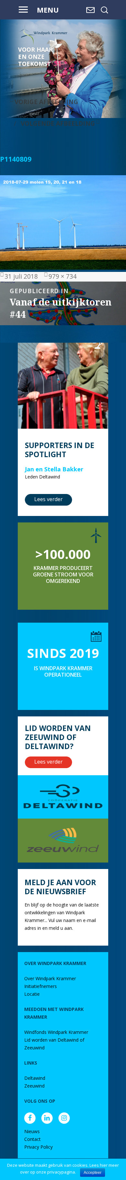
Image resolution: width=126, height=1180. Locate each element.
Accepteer (92, 1172)
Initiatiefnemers (40, 986)
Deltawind (34, 1078)
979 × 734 (62, 276)
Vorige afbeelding (46, 101)
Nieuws (32, 1131)
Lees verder (48, 499)
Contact (32, 1139)
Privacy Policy (38, 1147)
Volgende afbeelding (58, 123)
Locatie (32, 994)
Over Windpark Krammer (50, 978)
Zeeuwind (34, 1086)
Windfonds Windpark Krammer (56, 1032)
